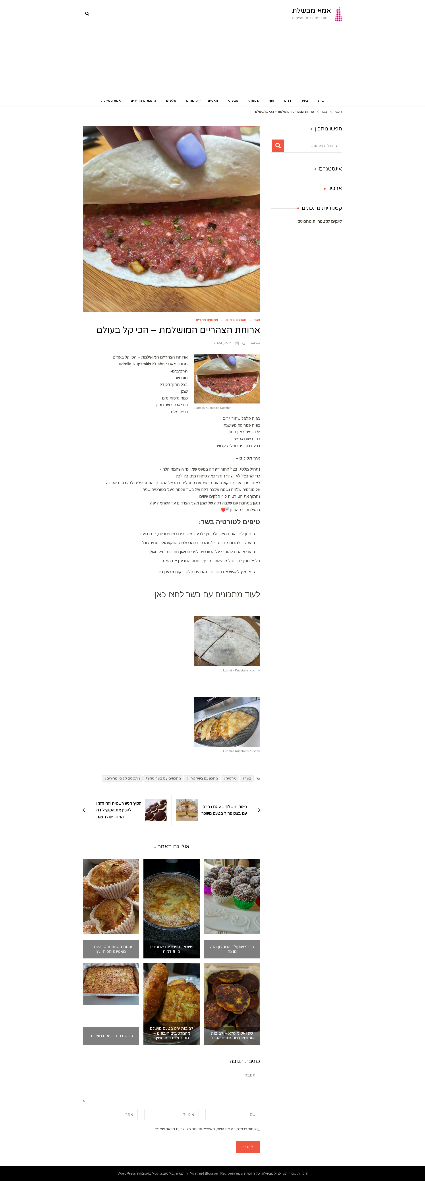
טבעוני (233, 101)
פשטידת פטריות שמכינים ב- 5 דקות (171, 949)
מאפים (213, 101)
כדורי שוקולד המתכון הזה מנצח (232, 949)
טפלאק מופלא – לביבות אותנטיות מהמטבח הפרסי (232, 1036)
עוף (271, 101)
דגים (287, 101)
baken (255, 343)
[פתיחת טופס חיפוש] (87, 14)
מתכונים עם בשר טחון (164, 778)
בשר (304, 101)
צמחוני (253, 101)
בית (321, 101)
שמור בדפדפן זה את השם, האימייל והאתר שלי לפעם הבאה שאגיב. (205, 1129)
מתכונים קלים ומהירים (123, 778)
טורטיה (231, 778)
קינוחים (192, 101)
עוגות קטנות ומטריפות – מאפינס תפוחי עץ (111, 949)
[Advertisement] (212, 62)
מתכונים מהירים (143, 101)
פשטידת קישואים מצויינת (111, 1036)
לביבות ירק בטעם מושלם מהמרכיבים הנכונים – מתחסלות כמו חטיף (171, 1033)
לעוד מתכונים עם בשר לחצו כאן (207, 594)
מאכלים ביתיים (236, 320)
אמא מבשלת (311, 11)
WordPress (127, 1173)
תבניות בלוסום (174, 1173)
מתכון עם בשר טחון (203, 778)
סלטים (171, 101)
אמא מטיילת (111, 101)
